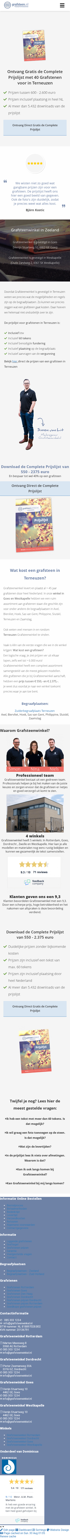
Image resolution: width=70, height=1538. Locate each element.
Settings (41, 1530)
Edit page (9, 1530)
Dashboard (25, 1530)
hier (15, 361)
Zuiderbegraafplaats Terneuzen (35, 711)
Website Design (59, 1530)
